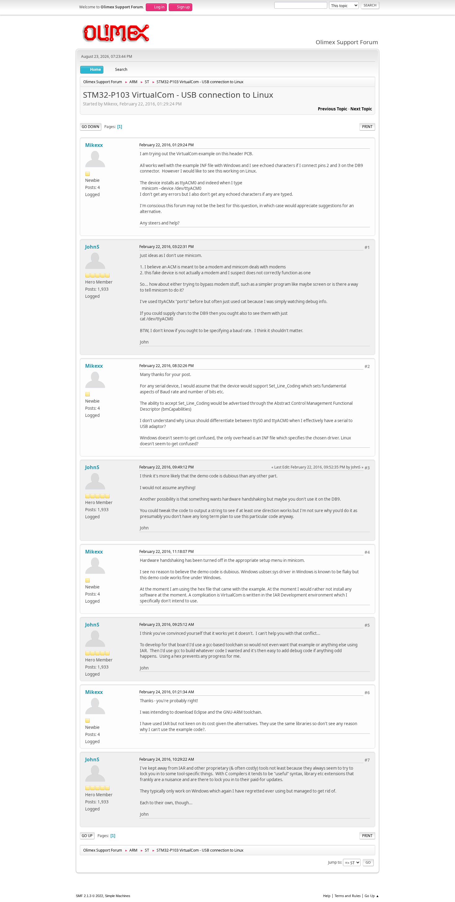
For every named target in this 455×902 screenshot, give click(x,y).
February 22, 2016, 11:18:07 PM (166, 551)
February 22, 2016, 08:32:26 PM (166, 365)
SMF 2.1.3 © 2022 (89, 896)
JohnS (92, 246)
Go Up (87, 835)
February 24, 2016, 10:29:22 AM (166, 759)
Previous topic (332, 109)
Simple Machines (117, 896)
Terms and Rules (348, 895)
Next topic (361, 109)
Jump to (334, 862)
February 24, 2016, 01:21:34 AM (166, 692)
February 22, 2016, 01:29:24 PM (166, 144)
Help (327, 895)
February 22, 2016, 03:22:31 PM (166, 246)
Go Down (90, 126)
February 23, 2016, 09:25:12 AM (166, 624)
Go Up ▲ (372, 895)
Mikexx (94, 145)
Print (367, 126)
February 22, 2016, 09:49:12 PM (166, 467)
